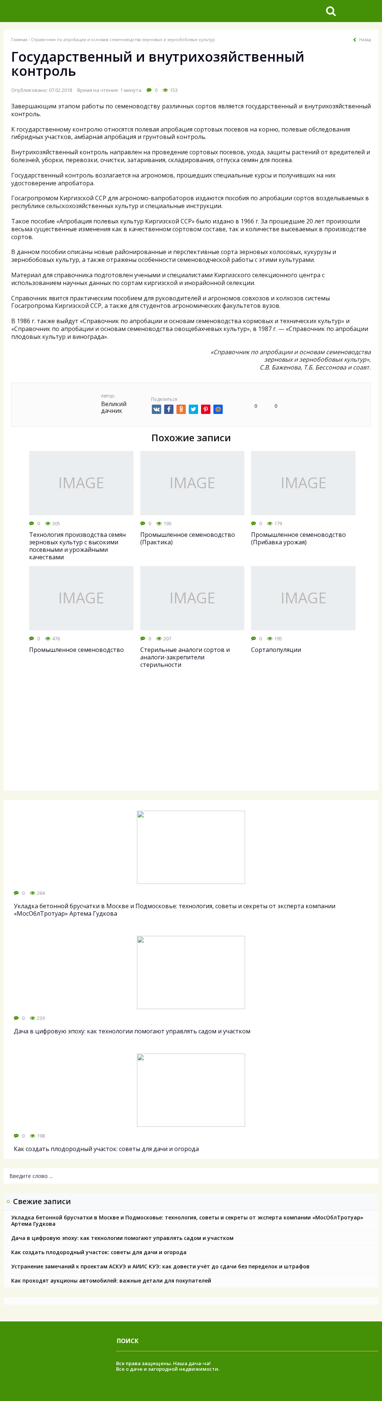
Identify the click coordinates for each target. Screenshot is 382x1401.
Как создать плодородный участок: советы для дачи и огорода (99, 1252)
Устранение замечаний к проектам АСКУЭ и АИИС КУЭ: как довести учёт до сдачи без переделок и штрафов (160, 1266)
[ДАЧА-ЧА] (61, 11)
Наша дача (187, 1363)
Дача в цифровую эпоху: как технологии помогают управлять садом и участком (122, 1237)
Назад (365, 39)
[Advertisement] (191, 736)
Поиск (127, 1341)
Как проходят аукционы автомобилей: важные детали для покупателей (111, 1280)
